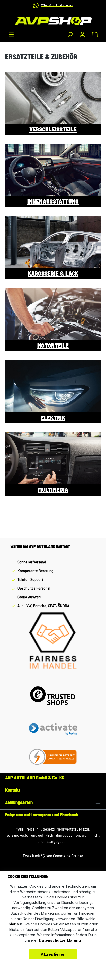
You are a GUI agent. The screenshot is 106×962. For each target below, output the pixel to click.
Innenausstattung (53, 202)
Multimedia (53, 490)
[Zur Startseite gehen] (53, 21)
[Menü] (11, 34)
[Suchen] (70, 34)
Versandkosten (18, 835)
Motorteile (53, 346)
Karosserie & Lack (53, 274)
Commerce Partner (68, 856)
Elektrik (53, 418)
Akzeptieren (53, 954)
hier (12, 924)
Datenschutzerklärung (60, 940)
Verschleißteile (53, 130)
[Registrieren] (82, 34)
